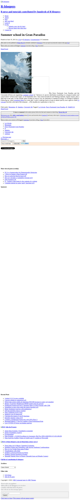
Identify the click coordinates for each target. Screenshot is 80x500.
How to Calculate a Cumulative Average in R (19, 178)
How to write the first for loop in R (15, 176)
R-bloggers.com (5, 115)
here (68, 43)
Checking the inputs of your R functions (17, 416)
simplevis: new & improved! (13, 414)
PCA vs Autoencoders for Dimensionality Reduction (21, 172)
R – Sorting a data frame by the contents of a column (21, 181)
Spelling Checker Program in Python (16, 454)
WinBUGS (71, 107)
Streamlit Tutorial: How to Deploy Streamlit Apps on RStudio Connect (26, 456)
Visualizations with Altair (12, 451)
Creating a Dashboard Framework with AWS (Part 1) (21, 419)
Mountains (12, 107)
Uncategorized (35, 39)
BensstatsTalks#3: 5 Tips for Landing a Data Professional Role (24, 421)
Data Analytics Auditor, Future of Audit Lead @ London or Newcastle (26, 438)
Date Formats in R (10, 179)
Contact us (8, 30)
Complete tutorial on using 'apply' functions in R (19, 183)
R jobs (7, 25)
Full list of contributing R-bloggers (12, 459)
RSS (6, 19)
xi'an (19, 39)
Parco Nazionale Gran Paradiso (55, 107)
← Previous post (6, 137)
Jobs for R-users (11, 427)
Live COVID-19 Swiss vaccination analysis (18, 423)
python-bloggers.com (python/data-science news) (22, 442)
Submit (5, 495)
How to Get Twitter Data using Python (17, 449)
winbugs (7, 134)
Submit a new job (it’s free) (17, 26)
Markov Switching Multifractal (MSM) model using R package (24, 404)
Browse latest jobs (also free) (17, 28)
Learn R (7, 23)
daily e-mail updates (18, 115)
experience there (19, 100)
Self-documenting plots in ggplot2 (15, 411)
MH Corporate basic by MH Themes (24, 480)
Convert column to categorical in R (15, 400)
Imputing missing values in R (14, 418)
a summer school (28, 95)
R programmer (9, 434)
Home (6, 16)
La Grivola (41, 107)
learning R (45, 115)
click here (23, 45)
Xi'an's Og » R (21, 43)
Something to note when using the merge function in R (21, 407)
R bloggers (26, 39)
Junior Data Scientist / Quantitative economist (19, 431)
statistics (7, 130)
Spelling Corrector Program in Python (16, 452)
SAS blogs (8, 475)
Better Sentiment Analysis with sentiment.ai (18, 409)
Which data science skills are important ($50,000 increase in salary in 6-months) (29, 402)
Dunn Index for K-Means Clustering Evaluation (19, 445)
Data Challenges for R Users (13, 412)
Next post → (5, 139)
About (7, 17)
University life (28, 107)
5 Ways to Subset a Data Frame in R (16, 174)
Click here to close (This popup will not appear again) (17, 498)
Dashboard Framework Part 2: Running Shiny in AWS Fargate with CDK (27, 405)
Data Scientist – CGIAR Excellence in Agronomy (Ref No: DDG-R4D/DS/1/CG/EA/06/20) (33, 436)
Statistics (20, 107)
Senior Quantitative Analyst (13, 432)
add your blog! (9, 21)
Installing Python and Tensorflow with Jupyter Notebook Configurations (27, 447)
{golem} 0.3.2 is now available (14, 398)
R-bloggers (39, 43)
